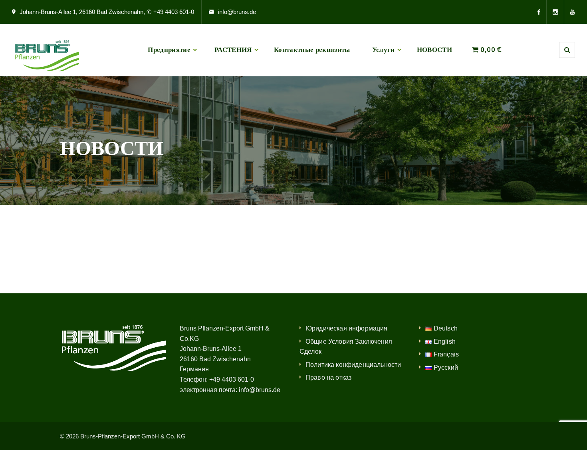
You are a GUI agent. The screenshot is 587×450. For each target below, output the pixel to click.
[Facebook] (542, 12)
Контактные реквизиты (312, 50)
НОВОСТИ (434, 50)
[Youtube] (569, 12)
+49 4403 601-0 (231, 379)
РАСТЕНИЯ (233, 50)
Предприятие (169, 50)
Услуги (383, 50)
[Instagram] (555, 12)
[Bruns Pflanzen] (45, 50)
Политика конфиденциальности (353, 364)
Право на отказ (328, 377)
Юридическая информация (346, 328)
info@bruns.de (237, 11)
